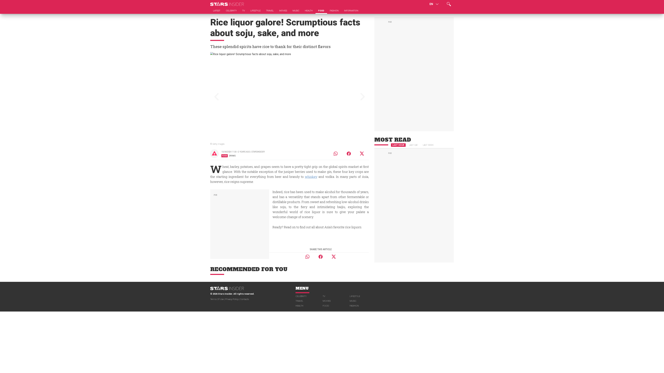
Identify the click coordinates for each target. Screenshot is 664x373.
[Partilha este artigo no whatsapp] (335, 153)
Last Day (413, 145)
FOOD (326, 305)
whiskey (311, 177)
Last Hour (398, 145)
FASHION (354, 305)
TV (324, 296)
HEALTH (299, 305)
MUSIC (353, 301)
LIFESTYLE (355, 296)
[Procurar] (449, 4)
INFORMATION (351, 10)
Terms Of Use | (217, 299)
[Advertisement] (240, 223)
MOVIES (327, 301)
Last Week (428, 145)
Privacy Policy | (232, 299)
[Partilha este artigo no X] (362, 153)
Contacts (244, 299)
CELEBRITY (301, 296)
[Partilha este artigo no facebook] (348, 153)
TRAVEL (299, 301)
